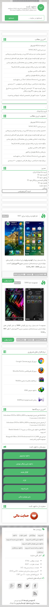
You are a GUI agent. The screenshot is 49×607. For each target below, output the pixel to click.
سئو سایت (43, 185)
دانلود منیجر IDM (30, 390)
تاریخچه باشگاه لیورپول (38, 45)
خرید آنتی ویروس (24, 191)
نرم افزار (40, 552)
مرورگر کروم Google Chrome (26, 361)
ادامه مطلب (8, 281)
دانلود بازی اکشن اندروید (34, 539)
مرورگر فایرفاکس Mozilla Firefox (24, 371)
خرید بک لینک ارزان (40, 172)
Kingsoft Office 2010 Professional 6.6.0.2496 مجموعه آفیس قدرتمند (26, 438)
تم (42, 260)
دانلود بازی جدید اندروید (14, 539)
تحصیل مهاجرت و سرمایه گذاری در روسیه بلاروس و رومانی (26, 54)
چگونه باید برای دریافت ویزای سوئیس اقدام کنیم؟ (28, 67)
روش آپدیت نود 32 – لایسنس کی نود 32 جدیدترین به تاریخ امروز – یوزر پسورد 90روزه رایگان (26, 90)
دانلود (15, 535)
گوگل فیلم (24, 472)
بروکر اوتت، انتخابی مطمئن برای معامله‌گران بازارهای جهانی (26, 62)
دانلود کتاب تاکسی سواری (37, 71)
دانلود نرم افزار (17, 548)
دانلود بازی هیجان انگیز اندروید (32, 543)
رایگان (44, 188)
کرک (24, 480)
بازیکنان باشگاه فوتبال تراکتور (35, 75)
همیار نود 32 (42, 183)
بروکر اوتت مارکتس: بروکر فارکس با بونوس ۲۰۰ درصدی (27, 84)
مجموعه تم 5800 (31, 283)
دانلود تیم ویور (24, 455)
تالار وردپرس (19, 600)
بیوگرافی (32, 535)
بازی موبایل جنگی (24, 497)
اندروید (40, 535)
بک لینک (13, 603)
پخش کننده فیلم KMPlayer (26, 400)
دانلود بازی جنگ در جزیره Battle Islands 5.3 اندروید (27, 431)
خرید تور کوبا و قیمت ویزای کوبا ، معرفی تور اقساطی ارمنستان (25, 58)
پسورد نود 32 (42, 177)
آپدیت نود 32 (42, 175)
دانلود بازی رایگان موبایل (24, 464)
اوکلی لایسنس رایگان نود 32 (37, 180)
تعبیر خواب (23, 535)
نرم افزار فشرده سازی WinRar (26, 380)
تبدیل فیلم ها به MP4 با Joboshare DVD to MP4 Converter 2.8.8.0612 (24, 417)
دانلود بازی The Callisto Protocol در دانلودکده (29, 79)
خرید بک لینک (42, 111)
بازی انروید (24, 488)
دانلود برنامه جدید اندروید (34, 548)
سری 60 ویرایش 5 (16, 263)
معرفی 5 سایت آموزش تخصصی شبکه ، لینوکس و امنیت (27, 95)
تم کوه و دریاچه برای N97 (28, 216)
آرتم (44, 422)
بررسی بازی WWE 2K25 (37, 50)
